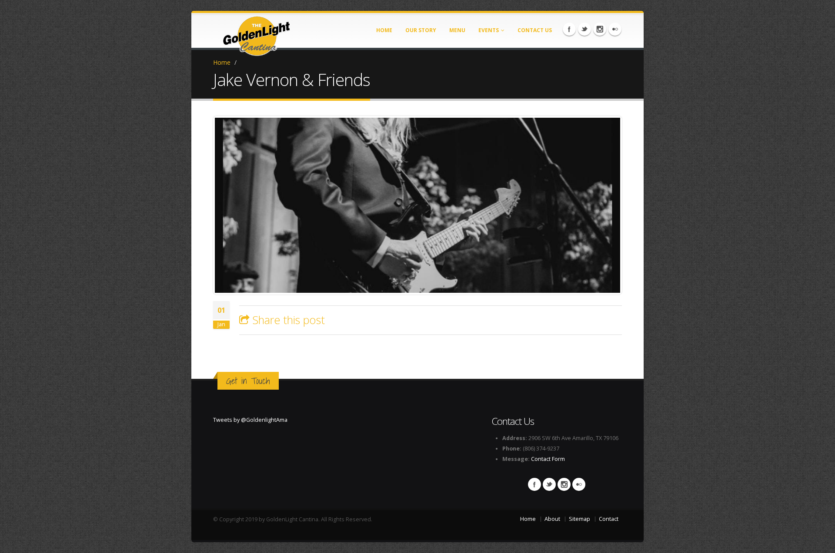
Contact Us (535, 30)
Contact (608, 519)
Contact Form (548, 459)
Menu (457, 30)
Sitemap (579, 519)
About (552, 519)
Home (384, 30)
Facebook (569, 29)
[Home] (256, 33)
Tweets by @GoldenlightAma (250, 420)
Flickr (614, 29)
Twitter (584, 29)
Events (488, 30)
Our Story (420, 30)
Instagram (599, 29)
